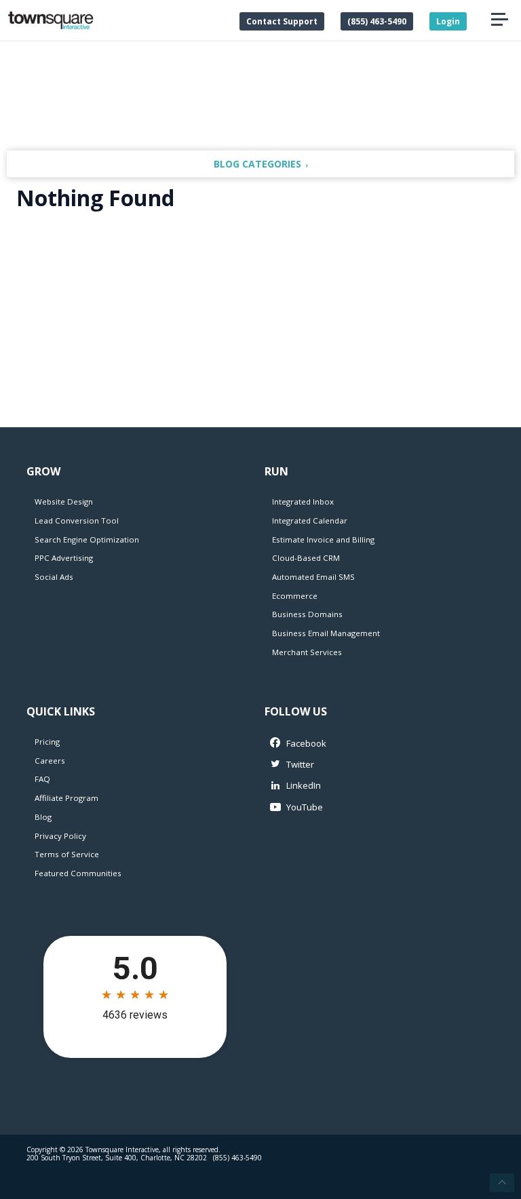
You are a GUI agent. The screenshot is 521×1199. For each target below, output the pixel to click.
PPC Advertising (64, 558)
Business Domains (307, 614)
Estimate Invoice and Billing (323, 539)
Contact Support (281, 21)
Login (448, 21)
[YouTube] (373, 807)
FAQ (42, 779)
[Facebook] (373, 743)
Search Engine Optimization (87, 539)
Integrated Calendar (309, 520)
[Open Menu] (499, 20)
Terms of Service (67, 854)
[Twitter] (373, 764)
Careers (50, 760)
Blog (43, 817)
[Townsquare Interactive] (50, 20)
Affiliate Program (66, 798)
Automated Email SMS (313, 577)
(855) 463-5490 (376, 21)
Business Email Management (326, 633)
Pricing (47, 741)
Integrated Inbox (303, 501)
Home (212, 20)
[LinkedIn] (373, 785)
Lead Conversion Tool (77, 520)
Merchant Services (307, 652)
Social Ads (54, 577)
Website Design (64, 501)
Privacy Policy (60, 836)
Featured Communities (78, 873)
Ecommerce (294, 596)
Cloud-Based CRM (306, 558)
